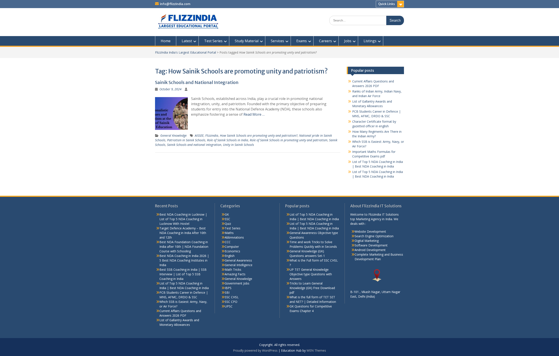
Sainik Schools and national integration (194, 145)
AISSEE (199, 135)
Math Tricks (233, 269)
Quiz (228, 224)
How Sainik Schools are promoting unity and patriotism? (258, 135)
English (230, 256)
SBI (227, 292)
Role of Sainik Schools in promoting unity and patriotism (288, 140)
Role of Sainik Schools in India (227, 140)
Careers (325, 40)
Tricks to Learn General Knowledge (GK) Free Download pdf (312, 288)
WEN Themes (316, 350)
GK (227, 214)
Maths (229, 233)
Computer (232, 246)
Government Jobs (237, 283)
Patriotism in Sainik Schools (186, 140)
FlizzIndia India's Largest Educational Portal (185, 52)
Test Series (213, 40)
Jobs (347, 40)
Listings (370, 40)
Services (277, 40)
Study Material (247, 40)
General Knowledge (173, 135)
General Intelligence (238, 265)
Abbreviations (234, 237)
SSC (227, 219)
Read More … (254, 114)
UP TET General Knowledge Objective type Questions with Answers (311, 274)
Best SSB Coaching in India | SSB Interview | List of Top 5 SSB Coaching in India (183, 274)
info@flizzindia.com (175, 4)
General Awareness (238, 260)
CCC (228, 242)
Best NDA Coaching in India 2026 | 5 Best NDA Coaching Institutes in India (184, 260)
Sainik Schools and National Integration (196, 82)
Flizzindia (211, 135)
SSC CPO (231, 302)
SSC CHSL (232, 297)
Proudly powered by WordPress (255, 350)
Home (166, 40)
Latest (187, 40)
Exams (301, 40)
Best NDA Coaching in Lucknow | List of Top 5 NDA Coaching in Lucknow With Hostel (183, 219)
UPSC (229, 306)
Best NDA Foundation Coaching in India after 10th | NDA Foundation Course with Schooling (183, 246)
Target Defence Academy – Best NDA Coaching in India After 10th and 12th (182, 232)
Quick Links (386, 4)
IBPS (228, 288)
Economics (232, 251)
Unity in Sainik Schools (238, 145)
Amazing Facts (235, 274)
